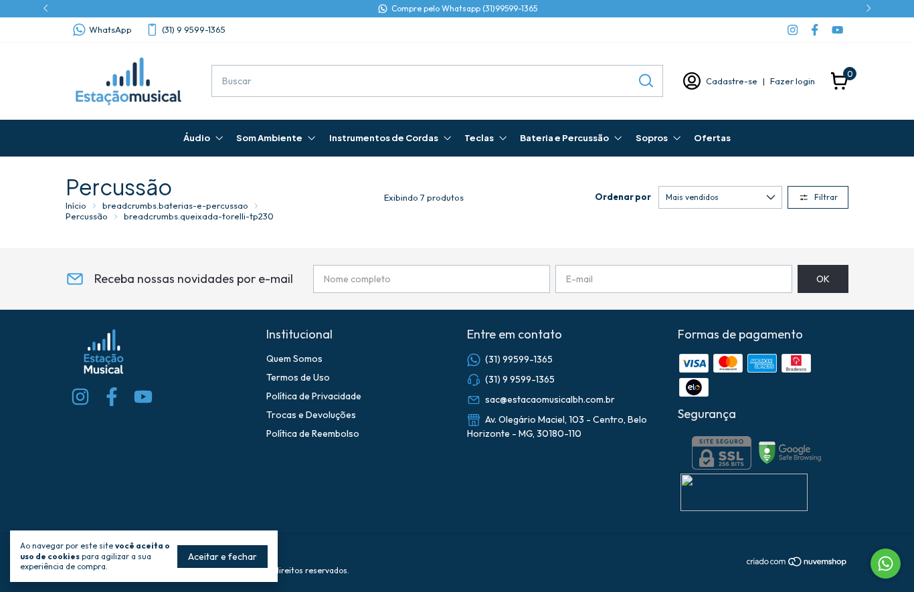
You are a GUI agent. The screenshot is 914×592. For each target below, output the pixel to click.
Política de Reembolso (312, 433)
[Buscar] (645, 80)
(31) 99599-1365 (519, 359)
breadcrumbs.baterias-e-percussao (175, 205)
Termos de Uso (298, 377)
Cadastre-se (731, 81)
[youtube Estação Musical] (837, 30)
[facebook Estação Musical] (815, 30)
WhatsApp (110, 29)
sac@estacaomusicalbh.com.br (550, 399)
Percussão (87, 216)
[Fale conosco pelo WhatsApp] (886, 564)
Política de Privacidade (313, 396)
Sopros (652, 137)
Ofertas (712, 137)
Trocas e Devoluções (311, 415)
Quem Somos (294, 359)
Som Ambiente (269, 137)
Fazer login (792, 81)
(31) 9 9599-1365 (193, 29)
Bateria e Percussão (564, 137)
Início (76, 205)
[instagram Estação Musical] (793, 30)
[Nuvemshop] (797, 564)
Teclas (479, 137)
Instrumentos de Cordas (383, 137)
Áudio (196, 137)
